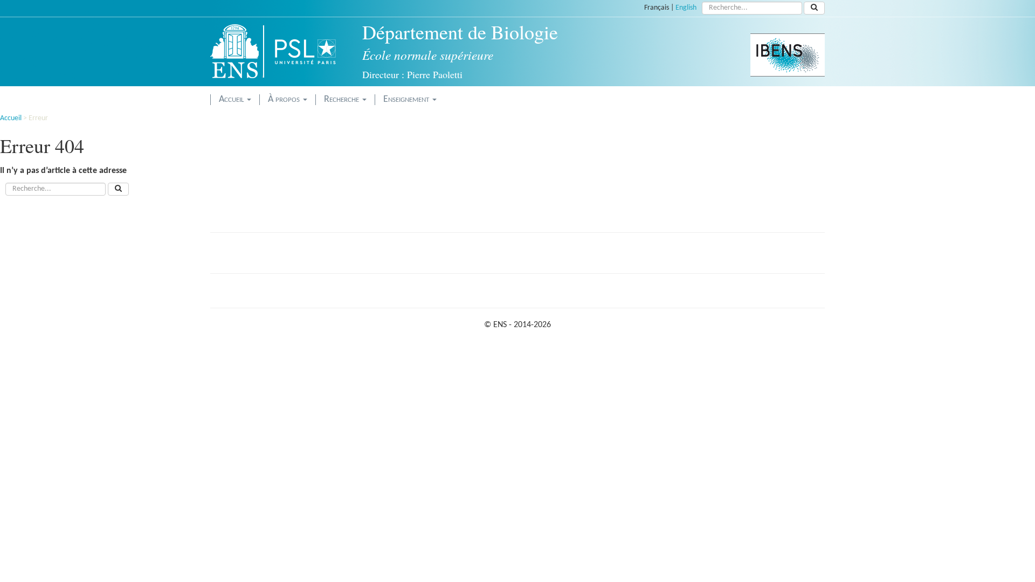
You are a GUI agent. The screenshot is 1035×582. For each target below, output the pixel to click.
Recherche (342, 99)
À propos (285, 99)
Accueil (232, 99)
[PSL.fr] (314, 51)
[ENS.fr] (238, 51)
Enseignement (407, 99)
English (685, 8)
